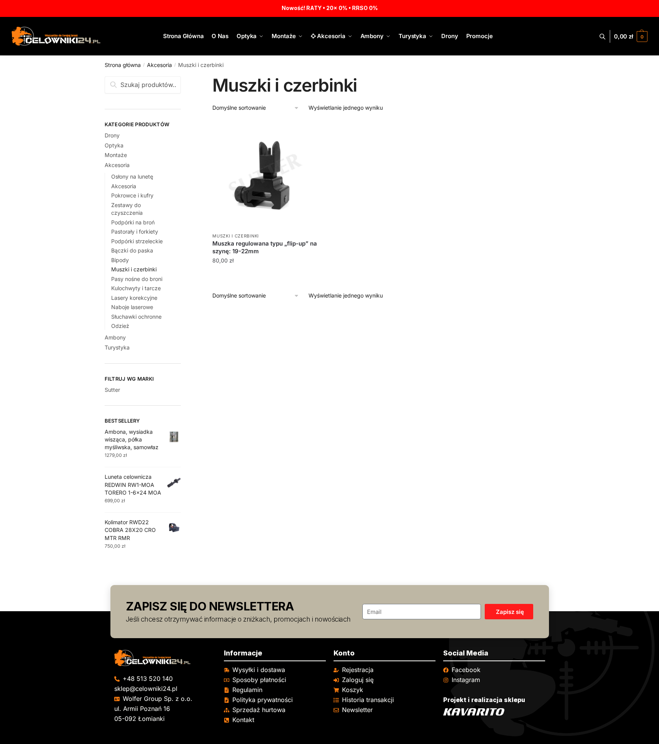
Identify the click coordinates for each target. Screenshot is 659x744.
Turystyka (117, 347)
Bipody (120, 260)
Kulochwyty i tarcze (136, 288)
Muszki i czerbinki (235, 236)
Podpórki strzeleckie (137, 241)
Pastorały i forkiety (134, 231)
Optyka (114, 145)
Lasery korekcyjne (134, 297)
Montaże (116, 155)
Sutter (112, 389)
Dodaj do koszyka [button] (265, 276)
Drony (112, 135)
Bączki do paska (132, 250)
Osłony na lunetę (132, 176)
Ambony (115, 337)
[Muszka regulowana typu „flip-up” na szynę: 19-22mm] (265, 175)
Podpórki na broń (133, 222)
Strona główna (123, 65)
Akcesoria (159, 65)
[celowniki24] (165, 658)
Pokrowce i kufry (132, 195)
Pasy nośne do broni (136, 279)
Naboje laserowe (132, 307)
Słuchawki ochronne (136, 316)
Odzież (120, 326)
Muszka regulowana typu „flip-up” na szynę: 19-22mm (264, 247)
